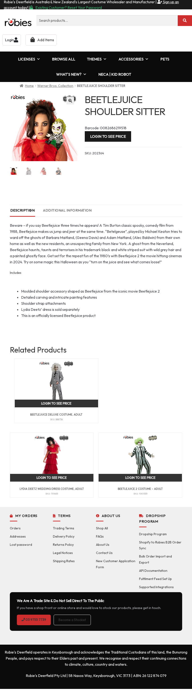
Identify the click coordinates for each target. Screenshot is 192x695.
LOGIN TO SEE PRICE (108, 136)
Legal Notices (63, 553)
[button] (70, 100)
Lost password (21, 545)
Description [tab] (22, 210)
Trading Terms (63, 528)
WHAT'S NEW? (68, 74)
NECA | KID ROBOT (114, 74)
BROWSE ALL (63, 59)
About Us (102, 545)
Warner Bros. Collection (55, 86)
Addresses (18, 536)
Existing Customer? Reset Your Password (68, 7)
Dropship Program (153, 534)
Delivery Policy (63, 536)
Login (9, 39)
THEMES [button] (94, 59)
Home (29, 86)
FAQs (100, 536)
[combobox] (107, 20)
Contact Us (104, 553)
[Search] (185, 20)
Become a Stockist (72, 620)
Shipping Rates (64, 561)
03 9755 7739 (35, 619)
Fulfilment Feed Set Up (155, 579)
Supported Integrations (156, 587)
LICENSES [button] (26, 59)
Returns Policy (63, 545)
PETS (164, 59)
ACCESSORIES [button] (131, 59)
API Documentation (153, 571)
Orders (15, 528)
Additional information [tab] (67, 210)
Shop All (102, 528)
